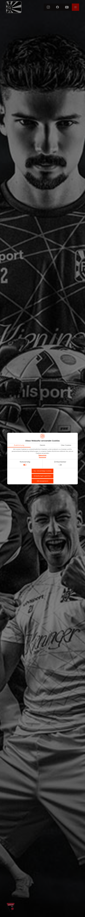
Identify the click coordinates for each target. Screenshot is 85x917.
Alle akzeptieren (42, 481)
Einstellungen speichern (42, 476)
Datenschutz (42, 455)
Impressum (42, 457)
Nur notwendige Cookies (43, 471)
